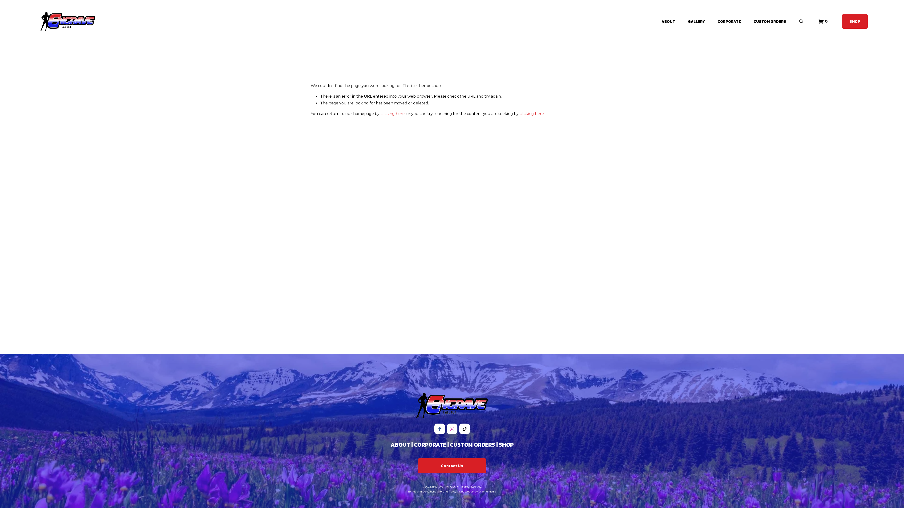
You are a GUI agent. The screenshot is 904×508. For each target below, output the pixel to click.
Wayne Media (487, 491)
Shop (855, 21)
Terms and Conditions (422, 491)
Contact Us (452, 465)
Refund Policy (447, 491)
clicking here (392, 113)
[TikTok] (464, 429)
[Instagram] (452, 429)
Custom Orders (770, 21)
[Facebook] (439, 429)
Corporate (729, 21)
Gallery (696, 21)
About (668, 21)
